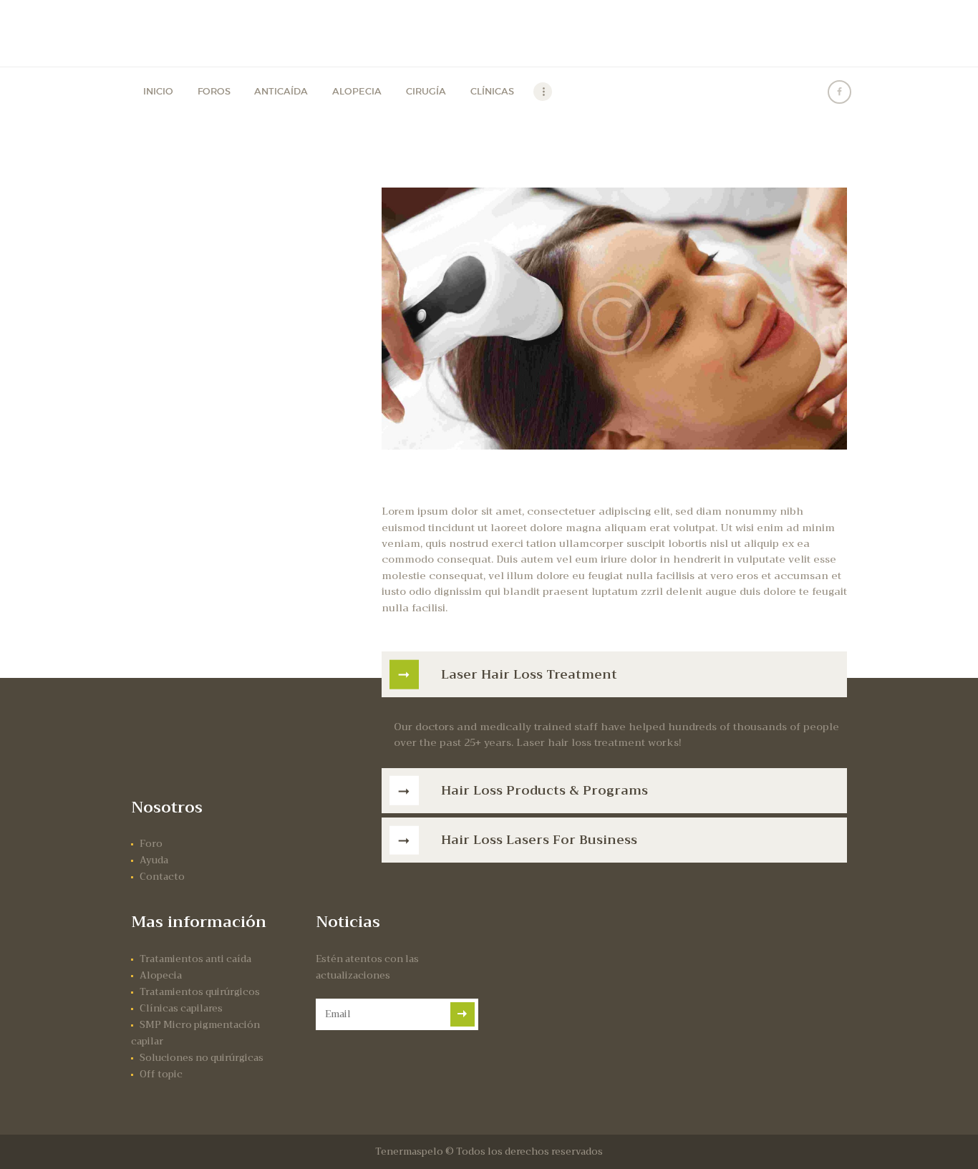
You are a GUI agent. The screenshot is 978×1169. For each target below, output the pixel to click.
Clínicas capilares (181, 1008)
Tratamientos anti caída (195, 959)
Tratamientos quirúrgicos (200, 992)
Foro (151, 843)
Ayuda (154, 860)
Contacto (162, 876)
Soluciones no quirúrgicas (201, 1057)
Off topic (161, 1074)
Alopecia (161, 975)
